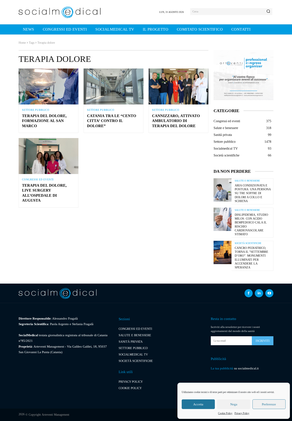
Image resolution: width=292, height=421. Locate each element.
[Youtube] (269, 293)
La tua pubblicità (222, 368)
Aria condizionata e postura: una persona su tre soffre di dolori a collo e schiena (253, 193)
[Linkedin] (259, 293)
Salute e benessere (247, 181)
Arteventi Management (55, 414)
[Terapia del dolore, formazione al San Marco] (48, 86)
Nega (233, 404)
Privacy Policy (241, 413)
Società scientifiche (248, 243)
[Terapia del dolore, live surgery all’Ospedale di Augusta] (48, 156)
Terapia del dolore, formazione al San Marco (44, 121)
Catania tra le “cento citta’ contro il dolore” (111, 121)
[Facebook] (249, 293)
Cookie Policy (225, 413)
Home (22, 42)
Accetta (198, 404)
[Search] (268, 11)
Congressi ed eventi (38, 179)
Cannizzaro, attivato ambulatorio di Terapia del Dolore (176, 121)
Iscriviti (263, 340)
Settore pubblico (35, 110)
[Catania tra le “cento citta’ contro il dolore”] (113, 86)
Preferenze (269, 404)
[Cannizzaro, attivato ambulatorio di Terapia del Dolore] (178, 86)
